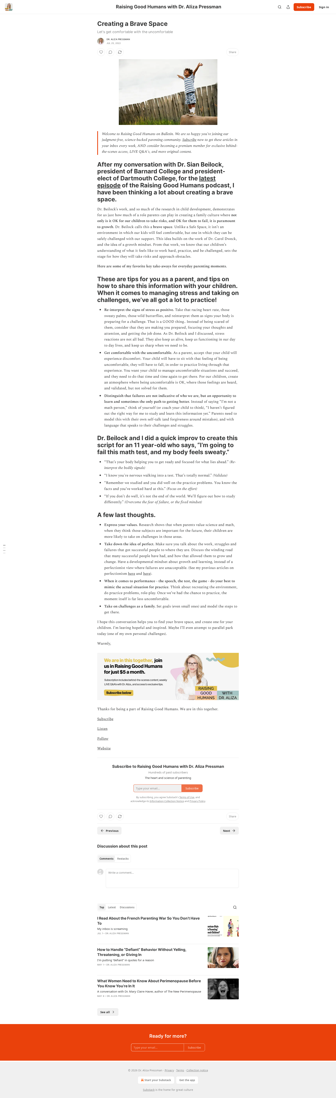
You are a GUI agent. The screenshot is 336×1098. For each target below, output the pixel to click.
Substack (149, 1090)
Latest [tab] (112, 907)
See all (105, 1012)
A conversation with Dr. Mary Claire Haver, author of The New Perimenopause (149, 991)
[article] (168, 928)
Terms (180, 1070)
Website (104, 748)
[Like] (101, 52)
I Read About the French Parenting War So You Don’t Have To (148, 921)
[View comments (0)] (110, 52)
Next (226, 831)
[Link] (92, 182)
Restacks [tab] (123, 858)
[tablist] (114, 859)
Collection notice (197, 1070)
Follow (102, 739)
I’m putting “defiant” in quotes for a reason (125, 960)
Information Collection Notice (167, 801)
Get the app (187, 1080)
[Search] (280, 7)
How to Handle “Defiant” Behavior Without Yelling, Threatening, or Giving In (141, 952)
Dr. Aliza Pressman (118, 39)
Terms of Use (186, 797)
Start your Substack (157, 1080)
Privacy (169, 1070)
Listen (102, 729)
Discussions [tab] (127, 907)
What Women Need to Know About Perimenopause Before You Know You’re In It (149, 983)
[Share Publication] (288, 7)
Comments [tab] (106, 858)
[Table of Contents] (4, 549)
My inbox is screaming (112, 929)
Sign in (324, 7)
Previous (112, 831)
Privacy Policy (197, 801)
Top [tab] (102, 907)
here (131, 574)
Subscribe (304, 7)
